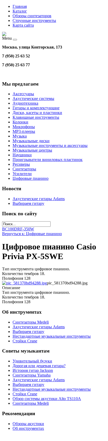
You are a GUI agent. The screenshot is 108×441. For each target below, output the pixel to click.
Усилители (22, 173)
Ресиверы (21, 164)
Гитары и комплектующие (36, 108)
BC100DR (11, 229)
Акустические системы (33, 98)
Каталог (20, 11)
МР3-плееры (24, 131)
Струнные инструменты (34, 20)
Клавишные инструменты (36, 117)
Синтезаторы (24, 169)
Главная (20, 6)
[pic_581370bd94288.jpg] (24, 283)
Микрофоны (24, 126)
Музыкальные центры (32, 150)
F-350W (27, 229)
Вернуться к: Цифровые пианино (32, 233)
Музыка (20, 136)
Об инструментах (28, 428)
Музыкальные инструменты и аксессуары (50, 145)
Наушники (22, 155)
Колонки (20, 122)
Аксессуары (23, 94)
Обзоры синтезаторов (32, 16)
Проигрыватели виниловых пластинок (48, 159)
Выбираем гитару (28, 203)
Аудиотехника (25, 103)
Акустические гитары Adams (39, 198)
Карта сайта (23, 25)
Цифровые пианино (30, 178)
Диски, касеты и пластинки (37, 112)
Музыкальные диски (31, 141)
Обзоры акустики (28, 423)
